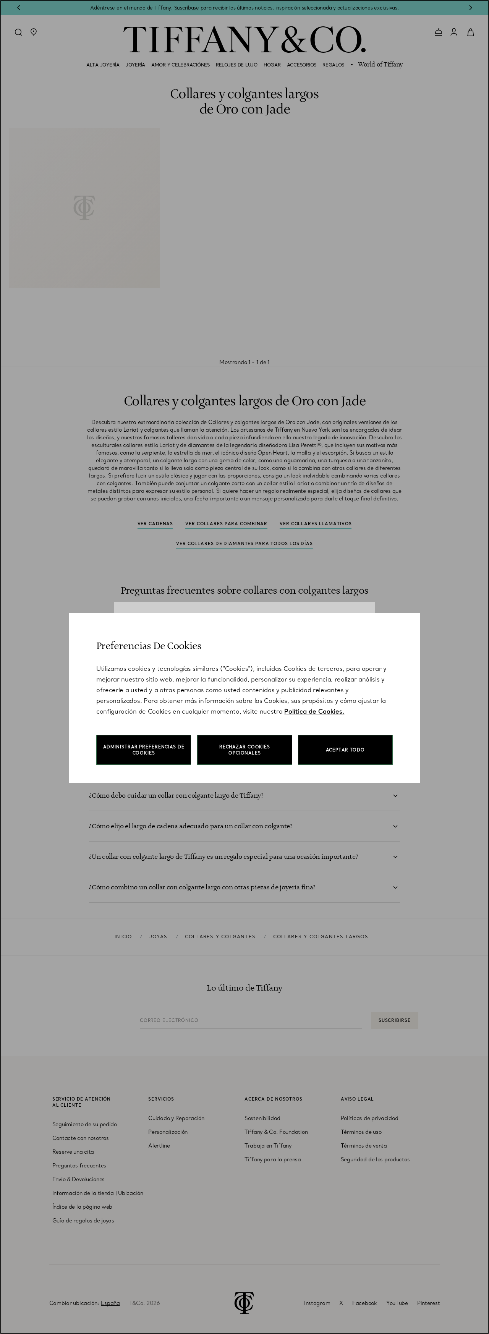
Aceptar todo (345, 750)
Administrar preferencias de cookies (144, 750)
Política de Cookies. (314, 711)
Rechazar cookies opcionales (244, 750)
